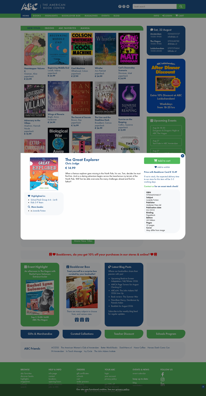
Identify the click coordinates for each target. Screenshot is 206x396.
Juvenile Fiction (39, 210)
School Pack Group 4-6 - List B (44, 199)
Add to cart (163, 161)
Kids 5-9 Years (37, 202)
